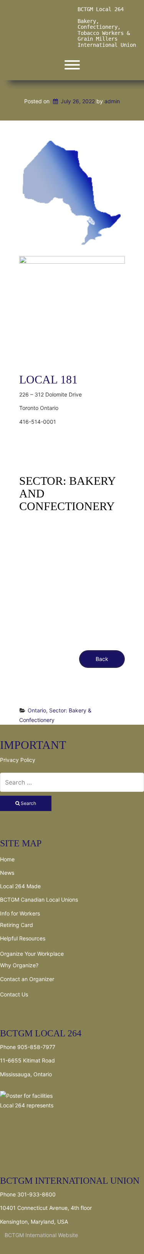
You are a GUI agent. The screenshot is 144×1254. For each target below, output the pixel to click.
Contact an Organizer (27, 979)
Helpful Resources (22, 938)
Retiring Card (16, 925)
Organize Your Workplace (32, 953)
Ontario (37, 710)
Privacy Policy (17, 760)
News (7, 872)
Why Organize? (19, 965)
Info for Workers (20, 913)
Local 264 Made (20, 886)
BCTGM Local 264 (101, 9)
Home (7, 859)
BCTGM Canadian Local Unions (39, 899)
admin (112, 101)
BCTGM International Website (39, 1235)
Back (102, 659)
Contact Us (14, 994)
